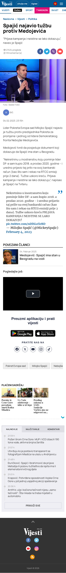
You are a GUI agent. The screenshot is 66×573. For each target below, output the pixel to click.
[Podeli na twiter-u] (47, 51)
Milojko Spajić (39, 366)
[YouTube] (33, 349)
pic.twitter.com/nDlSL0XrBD (25, 224)
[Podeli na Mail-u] (60, 51)
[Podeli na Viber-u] (53, 51)
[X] (25, 349)
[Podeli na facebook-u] (40, 51)
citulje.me (22, 3)
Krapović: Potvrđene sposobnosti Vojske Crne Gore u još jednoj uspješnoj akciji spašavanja (33, 479)
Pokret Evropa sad (16, 366)
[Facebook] (17, 349)
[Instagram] (41, 349)
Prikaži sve (33, 505)
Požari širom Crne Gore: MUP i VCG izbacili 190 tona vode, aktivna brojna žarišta (33, 441)
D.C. (11, 112)
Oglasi (34, 3)
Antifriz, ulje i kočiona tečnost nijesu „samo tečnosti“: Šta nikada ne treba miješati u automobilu (32, 493)
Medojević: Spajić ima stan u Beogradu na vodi (40, 257)
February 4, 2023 (19, 232)
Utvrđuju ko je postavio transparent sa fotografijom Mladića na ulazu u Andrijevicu (32, 453)
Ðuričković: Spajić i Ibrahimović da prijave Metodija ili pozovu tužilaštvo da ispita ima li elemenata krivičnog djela (32, 466)
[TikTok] (49, 349)
